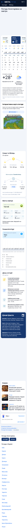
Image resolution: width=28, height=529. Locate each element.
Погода (14, 1)
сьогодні (5, 439)
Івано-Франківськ (7, 523)
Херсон (4, 485)
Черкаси (4, 496)
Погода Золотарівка (6, 430)
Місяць (11, 5)
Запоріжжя (5, 465)
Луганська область (6, 426)
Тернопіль (5, 520)
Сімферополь (6, 482)
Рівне (3, 513)
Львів (3, 468)
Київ (3, 447)
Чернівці (4, 516)
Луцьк (3, 526)
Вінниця (4, 478)
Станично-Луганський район (8, 428)
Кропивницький (6, 509)
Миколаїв (4, 471)
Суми (3, 499)
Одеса (3, 458)
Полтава (4, 489)
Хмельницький (6, 506)
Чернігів (4, 492)
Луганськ (4, 475)
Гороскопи (21, 416)
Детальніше (12, 112)
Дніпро (4, 454)
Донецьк (4, 461)
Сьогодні (4, 5)
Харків (4, 451)
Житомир (4, 502)
